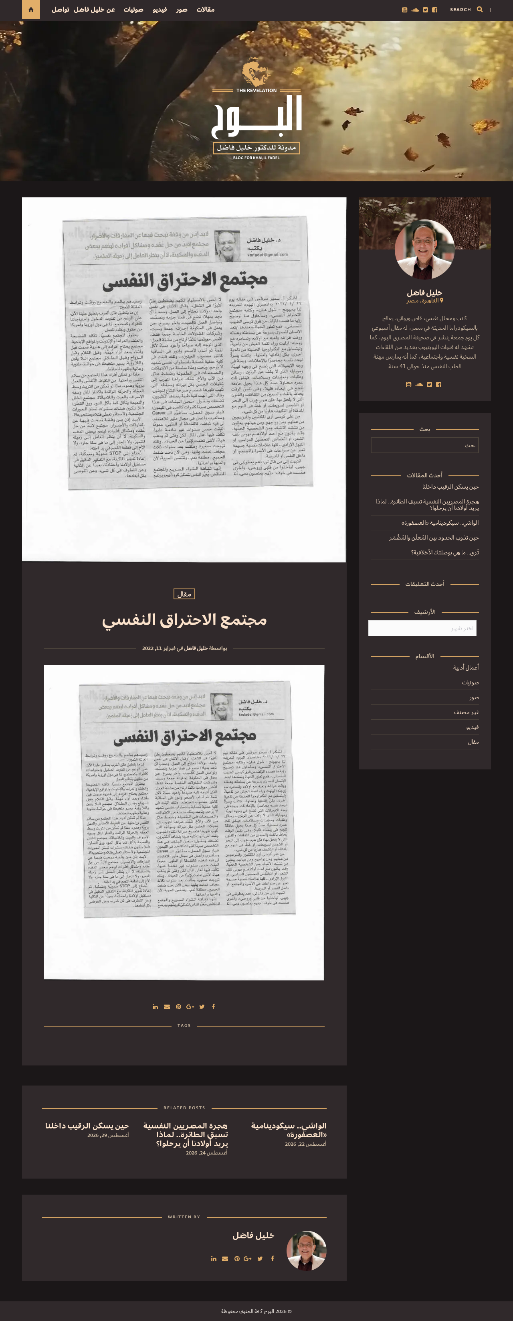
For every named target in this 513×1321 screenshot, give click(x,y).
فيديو (160, 10)
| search (470, 9)
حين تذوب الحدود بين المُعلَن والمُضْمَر (434, 537)
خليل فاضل (196, 648)
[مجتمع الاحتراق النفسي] (202, 1006)
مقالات (205, 10)
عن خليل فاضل (94, 10)
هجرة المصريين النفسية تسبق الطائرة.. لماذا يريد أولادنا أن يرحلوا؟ (427, 504)
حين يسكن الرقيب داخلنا (450, 486)
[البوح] (256, 108)
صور (182, 10)
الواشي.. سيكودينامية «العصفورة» (440, 522)
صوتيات (133, 10)
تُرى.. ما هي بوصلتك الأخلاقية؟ (445, 552)
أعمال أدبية (466, 667)
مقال (184, 594)
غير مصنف (466, 712)
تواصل (60, 10)
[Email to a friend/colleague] (167, 1006)
